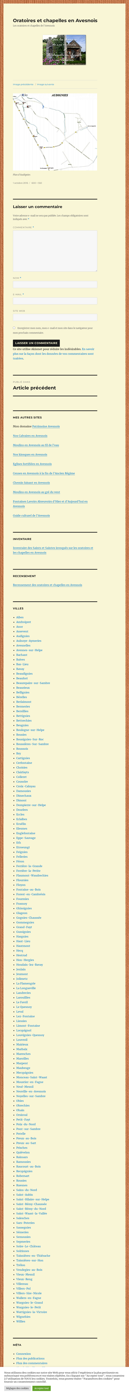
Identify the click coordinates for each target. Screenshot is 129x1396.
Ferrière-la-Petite (28, 870)
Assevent (22, 631)
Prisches (21, 1147)
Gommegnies (25, 922)
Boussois (22, 748)
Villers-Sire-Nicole (29, 1293)
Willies (20, 1321)
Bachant (21, 655)
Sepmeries (23, 1241)
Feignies (22, 852)
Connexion (23, 1353)
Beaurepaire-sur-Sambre (33, 683)
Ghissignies (24, 908)
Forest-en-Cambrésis (30, 894)
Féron (20, 861)
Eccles (20, 814)
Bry (18, 753)
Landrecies (23, 992)
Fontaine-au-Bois (28, 889)
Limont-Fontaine (28, 1025)
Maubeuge (23, 1068)
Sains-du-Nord (26, 1190)
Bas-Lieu (22, 664)
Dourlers (22, 809)
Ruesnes (21, 1185)
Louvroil (21, 1039)
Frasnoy (21, 903)
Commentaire (23, 227)
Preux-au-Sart (26, 1143)
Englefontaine (25, 833)
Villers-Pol (23, 1288)
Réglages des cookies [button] (17, 1388)
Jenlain (21, 969)
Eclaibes (21, 819)
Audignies (23, 636)
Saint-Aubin (24, 1194)
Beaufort (22, 678)
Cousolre (22, 781)
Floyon (21, 885)
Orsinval (21, 1115)
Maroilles (22, 1058)
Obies (20, 1100)
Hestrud (21, 955)
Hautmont (23, 946)
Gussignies (23, 931)
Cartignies (23, 758)
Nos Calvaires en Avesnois (30, 435)
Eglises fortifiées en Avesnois (32, 464)
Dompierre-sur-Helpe (31, 805)
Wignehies (23, 1316)
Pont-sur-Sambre (28, 1129)
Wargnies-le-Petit (28, 1307)
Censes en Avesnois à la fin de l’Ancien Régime (44, 473)
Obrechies (23, 1105)
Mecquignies (24, 1072)
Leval (19, 1011)
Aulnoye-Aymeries (28, 640)
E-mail (18, 294)
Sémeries (22, 1232)
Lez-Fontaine (25, 1016)
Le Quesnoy (24, 1007)
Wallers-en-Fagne (28, 1298)
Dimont (21, 800)
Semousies (23, 1237)
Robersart (22, 1176)
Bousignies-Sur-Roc (30, 739)
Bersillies (22, 711)
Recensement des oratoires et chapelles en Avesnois (47, 585)
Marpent (22, 1063)
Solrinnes (22, 1251)
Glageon (21, 913)
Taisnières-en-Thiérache (33, 1255)
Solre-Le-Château (28, 1246)
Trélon (20, 1265)
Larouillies (23, 997)
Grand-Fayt (24, 927)
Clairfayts (22, 772)
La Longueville (26, 988)
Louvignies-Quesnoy (30, 1035)
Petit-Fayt (23, 1119)
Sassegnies (23, 1227)
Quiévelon (23, 1152)
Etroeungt (23, 847)
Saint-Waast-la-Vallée (31, 1213)
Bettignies (23, 716)
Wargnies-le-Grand (29, 1302)
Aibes (20, 617)
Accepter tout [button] (41, 1388)
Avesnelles (23, 645)
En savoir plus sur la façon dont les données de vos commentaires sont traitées (53, 353)
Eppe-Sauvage (26, 838)
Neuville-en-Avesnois (31, 1091)
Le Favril (22, 1002)
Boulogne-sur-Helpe (30, 730)
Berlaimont (23, 701)
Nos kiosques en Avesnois (30, 454)
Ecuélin (21, 823)
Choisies (21, 767)
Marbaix (21, 1049)
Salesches (22, 1218)
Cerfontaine (24, 762)
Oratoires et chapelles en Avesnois (55, 20)
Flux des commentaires (31, 1363)
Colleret (21, 777)
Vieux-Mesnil (25, 1274)
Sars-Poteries (25, 1222)
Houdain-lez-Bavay (29, 964)
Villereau (22, 1284)
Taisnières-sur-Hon (29, 1260)
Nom (17, 278)
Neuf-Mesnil (24, 1086)
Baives (20, 659)
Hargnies (22, 936)
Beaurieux (23, 687)
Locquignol (23, 1030)
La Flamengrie (25, 983)
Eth (18, 842)
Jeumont (22, 974)
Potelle (21, 1133)
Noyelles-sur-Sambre (31, 1096)
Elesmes (21, 828)
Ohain (20, 1110)
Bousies (21, 734)
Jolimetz (22, 978)
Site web (19, 310)
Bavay (20, 669)
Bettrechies (24, 720)
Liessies (21, 1021)
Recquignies (24, 1171)
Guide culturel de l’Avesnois (31, 515)
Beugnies (22, 725)
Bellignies (22, 692)
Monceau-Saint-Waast (31, 1077)
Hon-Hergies (25, 960)
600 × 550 (37, 183)
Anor (19, 626)
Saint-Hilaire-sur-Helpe (32, 1199)
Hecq (19, 950)
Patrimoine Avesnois (46, 426)
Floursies (22, 880)
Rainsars (22, 1157)
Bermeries (23, 706)
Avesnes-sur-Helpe (29, 650)
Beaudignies (24, 673)
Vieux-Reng (24, 1279)
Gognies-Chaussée (28, 917)
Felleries (22, 856)
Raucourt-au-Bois (28, 1166)
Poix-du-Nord (26, 1124)
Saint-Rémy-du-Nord (31, 1208)
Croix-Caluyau (25, 786)
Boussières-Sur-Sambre (32, 744)
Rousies (21, 1180)
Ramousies (23, 1161)
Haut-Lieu (23, 941)
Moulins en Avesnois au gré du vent (36, 492)
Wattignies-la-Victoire (31, 1312)
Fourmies (22, 899)
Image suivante (45, 84)
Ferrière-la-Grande (29, 866)
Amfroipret (23, 622)
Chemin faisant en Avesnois (31, 482)
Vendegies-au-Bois (29, 1269)
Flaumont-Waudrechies (32, 875)
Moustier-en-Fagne (29, 1082)
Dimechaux (23, 795)
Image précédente (23, 84)
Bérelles (21, 697)
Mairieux (22, 1044)
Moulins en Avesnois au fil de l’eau (36, 445)
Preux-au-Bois (26, 1138)
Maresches (23, 1054)
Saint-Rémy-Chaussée (31, 1204)
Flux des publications (30, 1358)
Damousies (23, 791)
